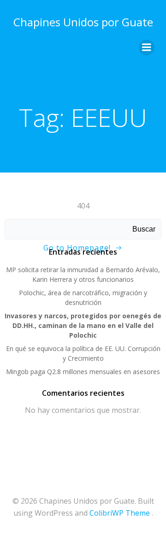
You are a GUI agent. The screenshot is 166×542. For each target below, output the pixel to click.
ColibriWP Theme (119, 513)
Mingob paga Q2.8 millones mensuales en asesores (83, 371)
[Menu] (146, 47)
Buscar (143, 229)
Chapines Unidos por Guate (83, 22)
